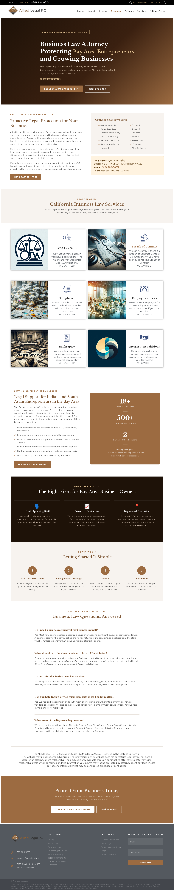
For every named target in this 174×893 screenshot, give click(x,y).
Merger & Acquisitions (144, 346)
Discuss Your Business (32, 464)
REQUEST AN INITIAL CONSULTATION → (145, 2)
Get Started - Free (25, 177)
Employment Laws (144, 298)
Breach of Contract (144, 246)
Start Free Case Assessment (72, 809)
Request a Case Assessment (61, 89)
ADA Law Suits (67, 248)
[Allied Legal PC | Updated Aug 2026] (28, 10)
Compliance (67, 298)
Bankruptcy (67, 346)
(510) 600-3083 (97, 89)
